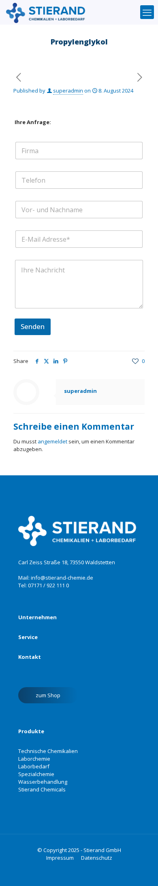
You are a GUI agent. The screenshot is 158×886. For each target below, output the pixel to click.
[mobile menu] (147, 12)
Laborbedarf (33, 766)
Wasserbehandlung (42, 781)
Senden (33, 326)
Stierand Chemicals (42, 789)
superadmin (68, 90)
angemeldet (52, 441)
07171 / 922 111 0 (48, 585)
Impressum (60, 857)
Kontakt (29, 656)
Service (28, 637)
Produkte (31, 731)
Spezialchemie (36, 774)
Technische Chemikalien (48, 751)
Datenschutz (96, 857)
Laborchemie (34, 758)
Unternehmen (37, 617)
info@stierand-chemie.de (62, 577)
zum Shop (48, 695)
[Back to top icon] (135, 869)
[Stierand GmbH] (47, 12)
